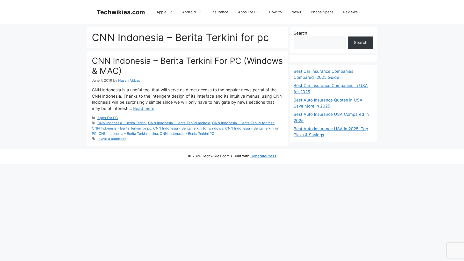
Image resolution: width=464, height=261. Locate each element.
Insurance (219, 12)
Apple (162, 12)
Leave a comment (111, 139)
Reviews (350, 12)
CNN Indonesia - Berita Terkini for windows (188, 128)
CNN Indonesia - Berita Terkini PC (187, 133)
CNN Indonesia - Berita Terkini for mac (243, 123)
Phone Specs (322, 12)
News (296, 12)
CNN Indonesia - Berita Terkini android (179, 123)
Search (300, 33)
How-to (275, 12)
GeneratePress (263, 156)
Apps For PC (248, 12)
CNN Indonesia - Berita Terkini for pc (121, 128)
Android (189, 12)
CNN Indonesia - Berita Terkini (121, 123)
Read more (143, 108)
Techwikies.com (121, 12)
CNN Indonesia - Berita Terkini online (128, 133)
